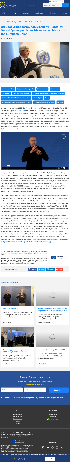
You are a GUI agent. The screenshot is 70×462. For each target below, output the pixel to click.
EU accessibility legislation (25, 89)
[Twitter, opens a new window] (48, 447)
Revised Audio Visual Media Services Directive (16, 102)
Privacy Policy (21, 398)
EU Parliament (55, 89)
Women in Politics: (10, 308)
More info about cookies (34, 459)
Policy (14, 13)
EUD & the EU (23, 22)
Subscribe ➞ (59, 390)
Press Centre (17, 419)
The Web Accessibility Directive (44, 102)
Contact (64, 13)
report (22, 111)
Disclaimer (52, 416)
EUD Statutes (17, 414)
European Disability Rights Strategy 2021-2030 (48, 93)
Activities (26, 13)
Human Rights (37, 98)
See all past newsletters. (35, 384)
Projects (53, 13)
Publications (39, 13)
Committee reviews (8, 89)
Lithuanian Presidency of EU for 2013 (51, 350)
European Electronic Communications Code (16, 98)
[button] (32, 269)
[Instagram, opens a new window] (52, 447)
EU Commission (34, 22)
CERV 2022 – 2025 (17, 416)
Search (66, 5)
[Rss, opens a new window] (61, 447)
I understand (50, 459)
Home (3, 22)
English (54, 1)
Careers (17, 421)
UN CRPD (60, 102)
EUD (3, 13)
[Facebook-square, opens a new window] (43, 447)
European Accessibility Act (21, 93)
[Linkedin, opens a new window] (57, 447)
